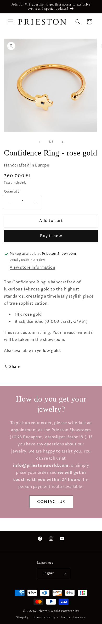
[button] (10, 22)
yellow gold (48, 350)
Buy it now (51, 236)
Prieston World (48, 611)
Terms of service (73, 617)
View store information (32, 267)
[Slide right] (62, 142)
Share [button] (14, 366)
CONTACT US (51, 502)
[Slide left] (39, 142)
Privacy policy (44, 617)
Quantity (11, 191)
